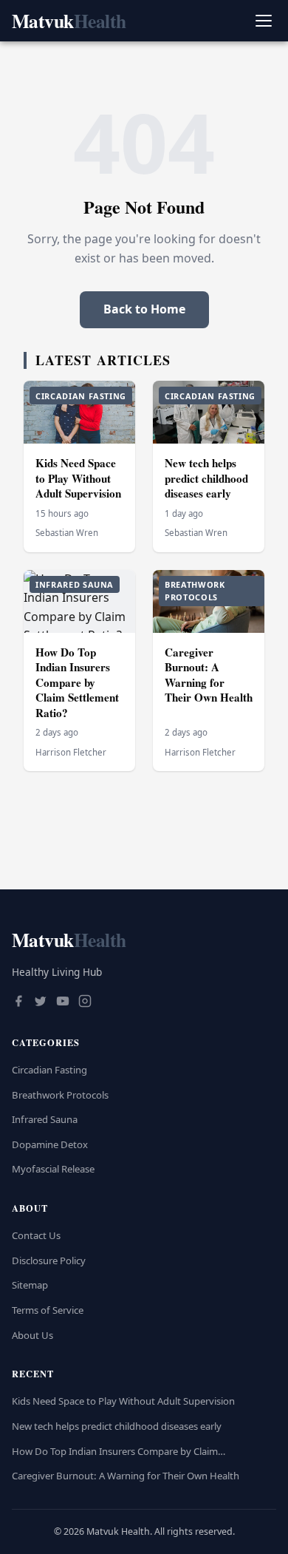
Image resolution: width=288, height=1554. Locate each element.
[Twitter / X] (40, 1002)
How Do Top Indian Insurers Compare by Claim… (118, 1451)
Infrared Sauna (45, 1119)
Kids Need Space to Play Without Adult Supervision (78, 478)
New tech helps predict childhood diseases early (206, 478)
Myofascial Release (53, 1168)
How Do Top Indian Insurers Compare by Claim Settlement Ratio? (77, 682)
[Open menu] (263, 21)
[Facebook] (18, 1002)
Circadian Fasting (49, 1069)
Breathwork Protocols (60, 1095)
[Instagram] (85, 1002)
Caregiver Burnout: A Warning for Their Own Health (209, 675)
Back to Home (144, 309)
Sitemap (30, 1285)
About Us (32, 1335)
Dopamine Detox (50, 1144)
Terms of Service (47, 1310)
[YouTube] (62, 1002)
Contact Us (36, 1235)
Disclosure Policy (49, 1260)
